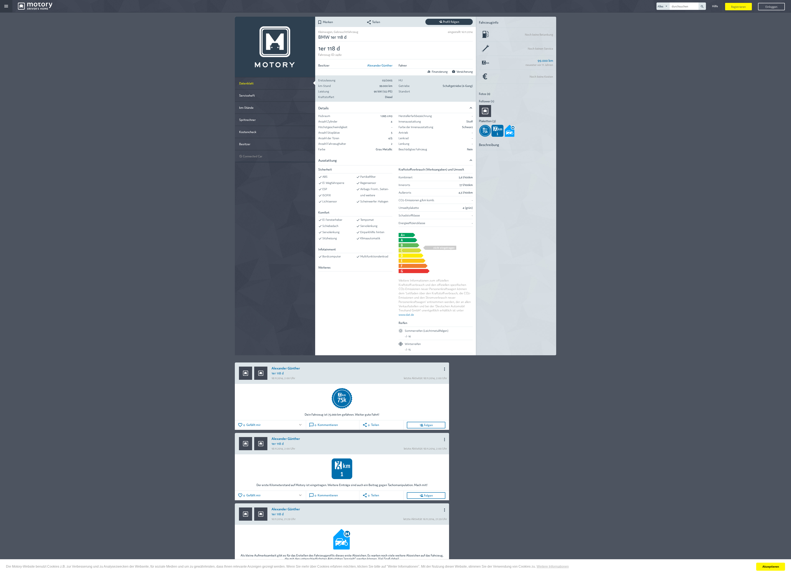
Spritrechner (247, 120)
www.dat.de (406, 314)
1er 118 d (277, 373)
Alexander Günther (379, 65)
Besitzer (244, 144)
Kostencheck (247, 132)
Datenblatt (246, 83)
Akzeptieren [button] (770, 566)
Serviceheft (247, 95)
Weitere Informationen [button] (553, 566)
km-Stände (246, 107)
